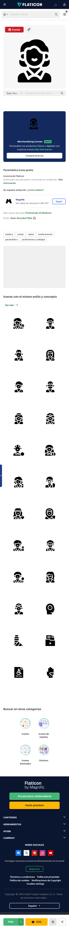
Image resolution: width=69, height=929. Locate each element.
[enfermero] (50, 323)
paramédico (11, 239)
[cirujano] (19, 355)
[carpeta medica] (50, 640)
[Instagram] (42, 853)
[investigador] (19, 577)
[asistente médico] (19, 418)
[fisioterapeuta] (19, 387)
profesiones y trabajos (33, 239)
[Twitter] (26, 853)
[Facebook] (18, 853)
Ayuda (7, 831)
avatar (20, 234)
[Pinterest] (34, 853)
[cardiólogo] (19, 513)
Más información (43, 149)
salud (31, 234)
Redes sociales (34, 845)
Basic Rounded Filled (21, 218)
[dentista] (50, 513)
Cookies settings (35, 884)
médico (9, 234)
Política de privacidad (48, 876)
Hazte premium (34, 805)
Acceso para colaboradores (34, 796)
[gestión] (50, 609)
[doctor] (50, 355)
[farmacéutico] (19, 482)
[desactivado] (19, 672)
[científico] (19, 545)
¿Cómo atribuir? (35, 190)
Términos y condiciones (22, 876)
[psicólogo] (50, 450)
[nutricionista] (19, 450)
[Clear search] (49, 14)
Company (9, 838)
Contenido (10, 817)
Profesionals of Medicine (38, 213)
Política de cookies (19, 880)
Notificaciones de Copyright (46, 880)
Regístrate (34, 869)
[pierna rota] (19, 640)
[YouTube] (50, 853)
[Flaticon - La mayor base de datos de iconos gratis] (30, 4)
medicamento (45, 234)
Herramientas (12, 824)
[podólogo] (50, 482)
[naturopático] (19, 323)
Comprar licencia (34, 155)
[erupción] (50, 672)
